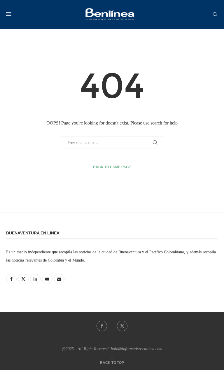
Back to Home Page (112, 167)
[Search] (215, 14)
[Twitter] (122, 326)
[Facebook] (102, 326)
